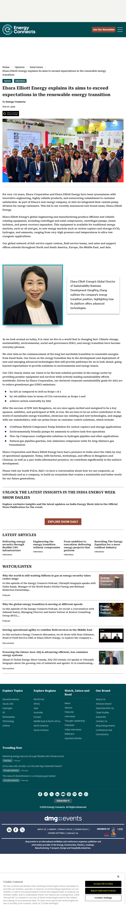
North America (41, 725)
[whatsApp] (86, 794)
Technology (8, 721)
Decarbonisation (10, 699)
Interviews (36, 67)
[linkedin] (57, 794)
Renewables (8, 717)
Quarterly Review (73, 738)
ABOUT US (41, 829)
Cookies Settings (56, 833)
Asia (36, 708)
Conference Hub (104, 730)
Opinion (20, 67)
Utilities (6, 725)
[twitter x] (52, 794)
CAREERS (52, 829)
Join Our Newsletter (104, 29)
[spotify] (75, 794)
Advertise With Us (105, 708)
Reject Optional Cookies (103, 891)
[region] (62, 889)
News (67, 703)
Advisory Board (103, 703)
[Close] (118, 877)
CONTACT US (72, 833)
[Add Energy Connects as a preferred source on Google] (10, 113)
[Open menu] (120, 29)
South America (41, 730)
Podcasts (69, 725)
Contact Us (101, 721)
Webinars (69, 734)
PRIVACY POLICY (65, 829)
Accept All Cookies (103, 884)
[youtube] (63, 794)
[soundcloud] (80, 794)
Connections (102, 734)
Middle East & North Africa (47, 721)
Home (6, 67)
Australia (38, 712)
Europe (37, 717)
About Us (100, 699)
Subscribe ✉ (63, 800)
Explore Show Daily (63, 521)
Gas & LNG (7, 703)
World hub (39, 699)
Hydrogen (7, 708)
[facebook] (40, 794)
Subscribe (101, 717)
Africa (37, 703)
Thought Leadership (75, 721)
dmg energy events (105, 725)
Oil (3, 712)
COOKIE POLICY (81, 829)
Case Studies (102, 712)
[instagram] (46, 794)
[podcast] (69, 794)
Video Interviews (73, 729)
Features (69, 712)
